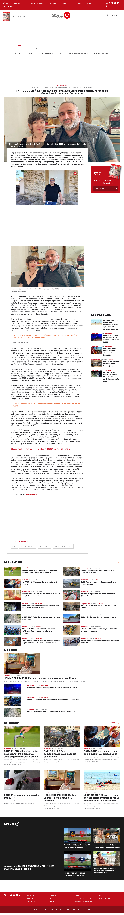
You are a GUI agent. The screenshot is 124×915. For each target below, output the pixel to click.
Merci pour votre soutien (81, 909)
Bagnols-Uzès (37, 3)
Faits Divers (75, 48)
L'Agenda (116, 48)
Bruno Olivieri (44, 546)
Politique (34, 48)
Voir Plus (114, 562)
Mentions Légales (48, 909)
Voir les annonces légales (78, 53)
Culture (102, 48)
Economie (49, 48)
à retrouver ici (31, 495)
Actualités (20, 48)
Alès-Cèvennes (19, 3)
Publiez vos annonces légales (50, 53)
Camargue (66, 3)
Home (7, 48)
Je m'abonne (99, 188)
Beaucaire (53, 3)
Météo (17, 53)
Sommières (7, 6)
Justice (90, 48)
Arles (78, 3)
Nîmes (5, 3)
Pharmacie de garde (101, 53)
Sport (61, 48)
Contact (37, 909)
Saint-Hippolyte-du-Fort (63, 546)
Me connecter (113, 15)
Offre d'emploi (102, 895)
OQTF (14, 546)
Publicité (29, 53)
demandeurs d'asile (28, 546)
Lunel (89, 3)
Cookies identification (63, 909)
